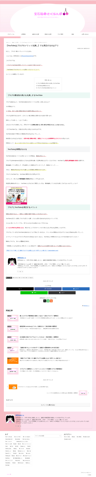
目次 (46, 80)
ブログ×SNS (22, 277)
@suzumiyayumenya (27, 56)
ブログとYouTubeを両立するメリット (46, 87)
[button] (62, 292)
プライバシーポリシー (86, 472)
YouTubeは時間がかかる (43, 85)
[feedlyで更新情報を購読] (20, 271)
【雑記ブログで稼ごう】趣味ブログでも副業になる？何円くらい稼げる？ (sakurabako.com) (32, 250)
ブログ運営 (10, 277)
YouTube (16, 277)
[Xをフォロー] (18, 271)
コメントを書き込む (48, 405)
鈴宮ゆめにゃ (22, 258)
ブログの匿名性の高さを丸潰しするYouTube (48, 83)
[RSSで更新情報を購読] (22, 271)
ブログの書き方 (30, 277)
